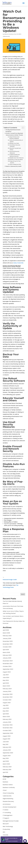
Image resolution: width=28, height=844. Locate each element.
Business (5, 782)
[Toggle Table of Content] (22, 128)
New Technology (8, 826)
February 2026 (7, 636)
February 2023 (7, 719)
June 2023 (6, 708)
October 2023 (7, 700)
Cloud (4, 790)
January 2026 (7, 638)
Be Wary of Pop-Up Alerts (16, 159)
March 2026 (6, 633)
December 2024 (8, 661)
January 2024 (7, 691)
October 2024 (7, 666)
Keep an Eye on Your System (15, 161)
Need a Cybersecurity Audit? (14, 166)
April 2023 (6, 714)
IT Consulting (7, 812)
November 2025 (8, 644)
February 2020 (7, 767)
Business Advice (8, 784)
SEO (4, 832)
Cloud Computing (8, 793)
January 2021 (7, 750)
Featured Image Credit (10, 579)
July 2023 (5, 705)
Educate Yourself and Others (15, 149)
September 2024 (8, 669)
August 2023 (6, 702)
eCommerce (6, 804)
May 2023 (6, 711)
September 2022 (8, 733)
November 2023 (7, 697)
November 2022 (7, 728)
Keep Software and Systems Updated (14, 137)
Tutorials (5, 835)
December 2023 (7, 694)
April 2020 (6, 761)
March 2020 (6, 764)
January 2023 (7, 722)
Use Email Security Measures (14, 152)
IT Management (7, 815)
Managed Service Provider (11, 821)
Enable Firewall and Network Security (15, 155)
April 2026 (6, 630)
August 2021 (6, 739)
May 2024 (6, 680)
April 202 (5, 772)
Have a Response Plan (15, 164)
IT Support (6, 818)
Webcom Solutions (9, 34)
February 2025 (7, 655)
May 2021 (5, 744)
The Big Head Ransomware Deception (13, 130)
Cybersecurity (6, 36)
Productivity (6, 829)
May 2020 (6, 758)
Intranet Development (9, 807)
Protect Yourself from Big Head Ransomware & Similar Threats (14, 134)
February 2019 (7, 769)
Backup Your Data (14, 143)
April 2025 (6, 649)
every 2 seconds (18, 263)
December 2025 (8, 641)
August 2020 (7, 755)
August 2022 (7, 736)
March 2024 (6, 686)
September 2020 (8, 753)
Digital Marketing (8, 798)
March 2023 (6, 716)
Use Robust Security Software (15, 145)
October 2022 (7, 730)
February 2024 (7, 689)
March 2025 (6, 652)
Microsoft (6, 824)
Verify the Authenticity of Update (16, 140)
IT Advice (5, 810)
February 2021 (7, 747)
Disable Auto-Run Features (17, 158)
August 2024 (7, 672)
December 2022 (8, 725)
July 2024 (6, 675)
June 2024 (6, 677)
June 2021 (6, 742)
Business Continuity (9, 787)
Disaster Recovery (8, 801)
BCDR (4, 779)
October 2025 (7, 647)
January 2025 (7, 658)
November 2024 (8, 663)
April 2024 (6, 683)
